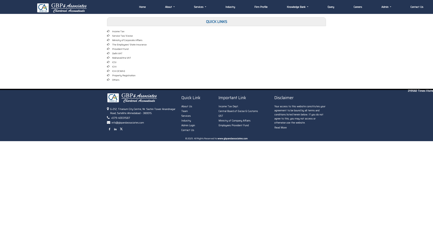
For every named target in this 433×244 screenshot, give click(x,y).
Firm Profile (261, 7)
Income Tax (118, 31)
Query (331, 7)
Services (186, 116)
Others (115, 80)
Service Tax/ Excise (122, 36)
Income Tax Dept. (229, 106)
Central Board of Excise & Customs (238, 111)
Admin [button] (385, 7)
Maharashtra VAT (121, 58)
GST (221, 116)
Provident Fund (120, 49)
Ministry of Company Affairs (234, 121)
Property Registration (123, 75)
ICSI (114, 62)
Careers (358, 7)
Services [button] (199, 7)
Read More (280, 128)
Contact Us (417, 7)
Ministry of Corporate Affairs (127, 40)
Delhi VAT (117, 53)
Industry (230, 7)
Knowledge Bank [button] (296, 7)
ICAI (114, 66)
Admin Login (188, 125)
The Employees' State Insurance (129, 44)
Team (184, 111)
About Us (186, 106)
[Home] (63, 7)
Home (142, 7)
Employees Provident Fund (234, 125)
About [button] (169, 7)
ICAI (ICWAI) (118, 71)
